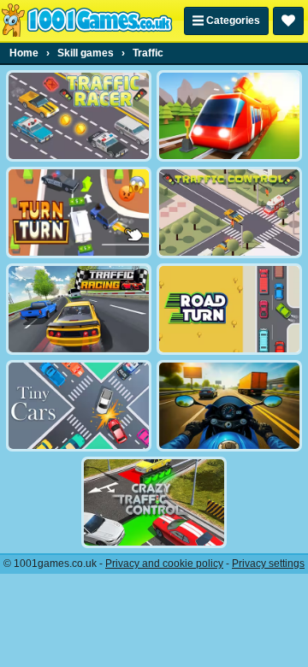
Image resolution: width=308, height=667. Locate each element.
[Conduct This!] (229, 116)
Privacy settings (268, 564)
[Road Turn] (229, 309)
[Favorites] (288, 21)
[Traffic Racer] (78, 116)
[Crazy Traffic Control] (154, 502)
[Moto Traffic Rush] (229, 406)
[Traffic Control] (229, 212)
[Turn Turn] (78, 212)
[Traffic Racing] (78, 309)
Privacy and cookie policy (164, 564)
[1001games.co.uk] (87, 20)
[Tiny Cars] (78, 406)
